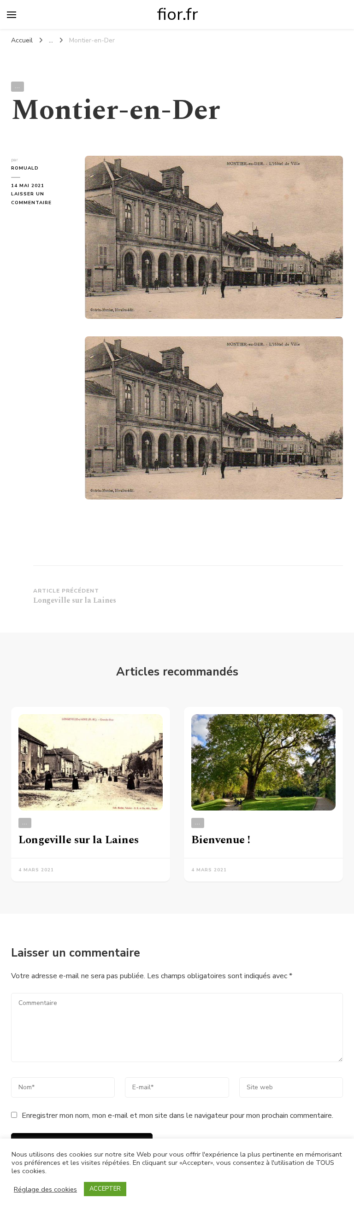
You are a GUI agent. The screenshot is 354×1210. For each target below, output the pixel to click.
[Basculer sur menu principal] (11, 15)
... (17, 86)
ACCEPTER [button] (105, 1189)
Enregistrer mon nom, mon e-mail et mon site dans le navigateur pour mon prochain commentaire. (177, 1115)
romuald (25, 168)
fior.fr (177, 14)
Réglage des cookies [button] (45, 1189)
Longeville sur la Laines (78, 840)
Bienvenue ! (220, 840)
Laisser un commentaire (41, 198)
